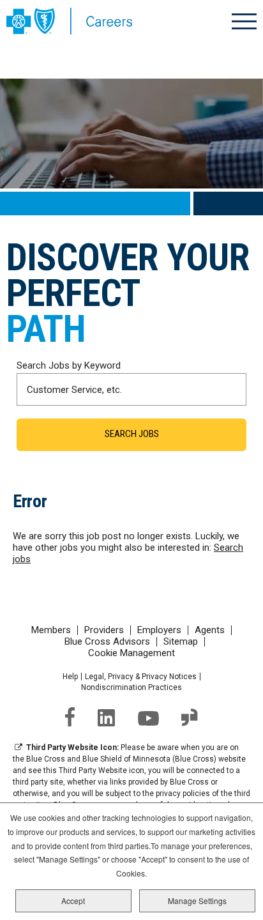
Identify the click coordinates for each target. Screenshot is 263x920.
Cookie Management (131, 653)
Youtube (148, 718)
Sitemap (180, 642)
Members (51, 630)
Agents (210, 630)
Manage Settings (197, 900)
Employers (159, 630)
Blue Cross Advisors (107, 642)
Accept (73, 900)
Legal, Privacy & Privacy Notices (141, 676)
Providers (104, 630)
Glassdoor (190, 717)
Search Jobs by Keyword (69, 365)
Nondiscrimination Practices (131, 687)
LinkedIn (106, 717)
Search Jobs (132, 434)
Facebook (69, 716)
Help (70, 676)
